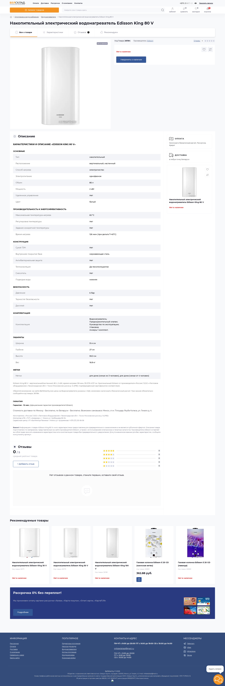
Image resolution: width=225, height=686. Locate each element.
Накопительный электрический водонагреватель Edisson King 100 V (112, 565)
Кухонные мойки (69, 658)
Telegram (190, 644)
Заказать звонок (206, 3)
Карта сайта (15, 658)
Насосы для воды (69, 646)
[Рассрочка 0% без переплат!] (197, 606)
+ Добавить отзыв (25, 464)
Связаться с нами (17, 655)
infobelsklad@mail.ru (124, 648)
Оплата (36, 3)
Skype (189, 655)
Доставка (45, 3)
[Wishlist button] (204, 49)
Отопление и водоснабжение (27, 17)
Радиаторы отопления (71, 644)
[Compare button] (210, 49)
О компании (67, 3)
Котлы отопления (69, 652)
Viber (189, 647)
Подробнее (23, 612)
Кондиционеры (68, 655)
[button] (218, 679)
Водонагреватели (48, 17)
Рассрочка (55, 3)
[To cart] (139, 579)
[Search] (162, 10)
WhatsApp (191, 651)
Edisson (150, 41)
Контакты (78, 3)
